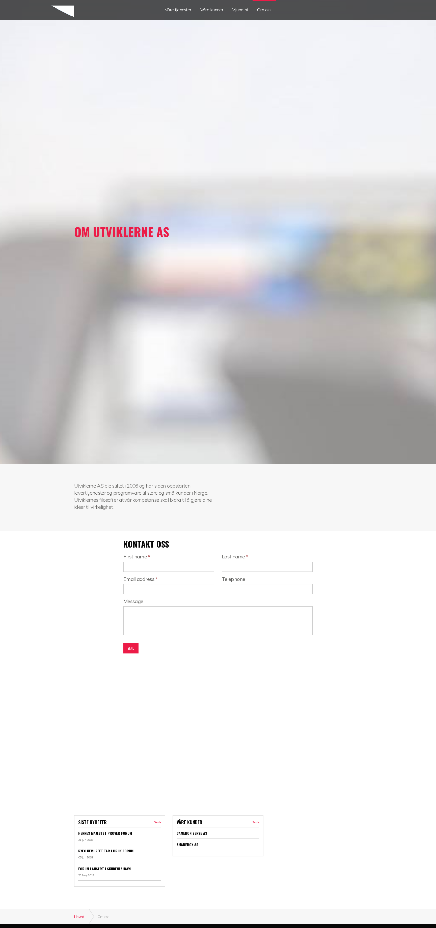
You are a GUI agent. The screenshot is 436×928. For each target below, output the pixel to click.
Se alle (157, 822)
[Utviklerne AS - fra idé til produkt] (47, 12)
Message (133, 601)
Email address (140, 579)
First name (136, 556)
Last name (235, 556)
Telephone (233, 579)
